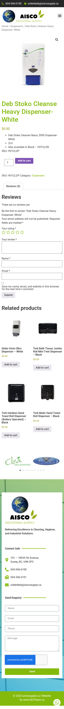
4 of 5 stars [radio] (17, 232)
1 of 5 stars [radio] (4, 232)
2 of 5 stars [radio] (8, 232)
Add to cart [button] (10, 364)
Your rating (9, 228)
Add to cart (24, 160)
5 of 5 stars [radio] (22, 232)
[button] (59, 16)
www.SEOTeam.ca (33, 699)
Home (5, 26)
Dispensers (17, 26)
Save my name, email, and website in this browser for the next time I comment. (30, 288)
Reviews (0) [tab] (13, 186)
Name (6, 258)
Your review (9, 239)
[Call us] (57, 702)
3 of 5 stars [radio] (13, 232)
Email (6, 271)
